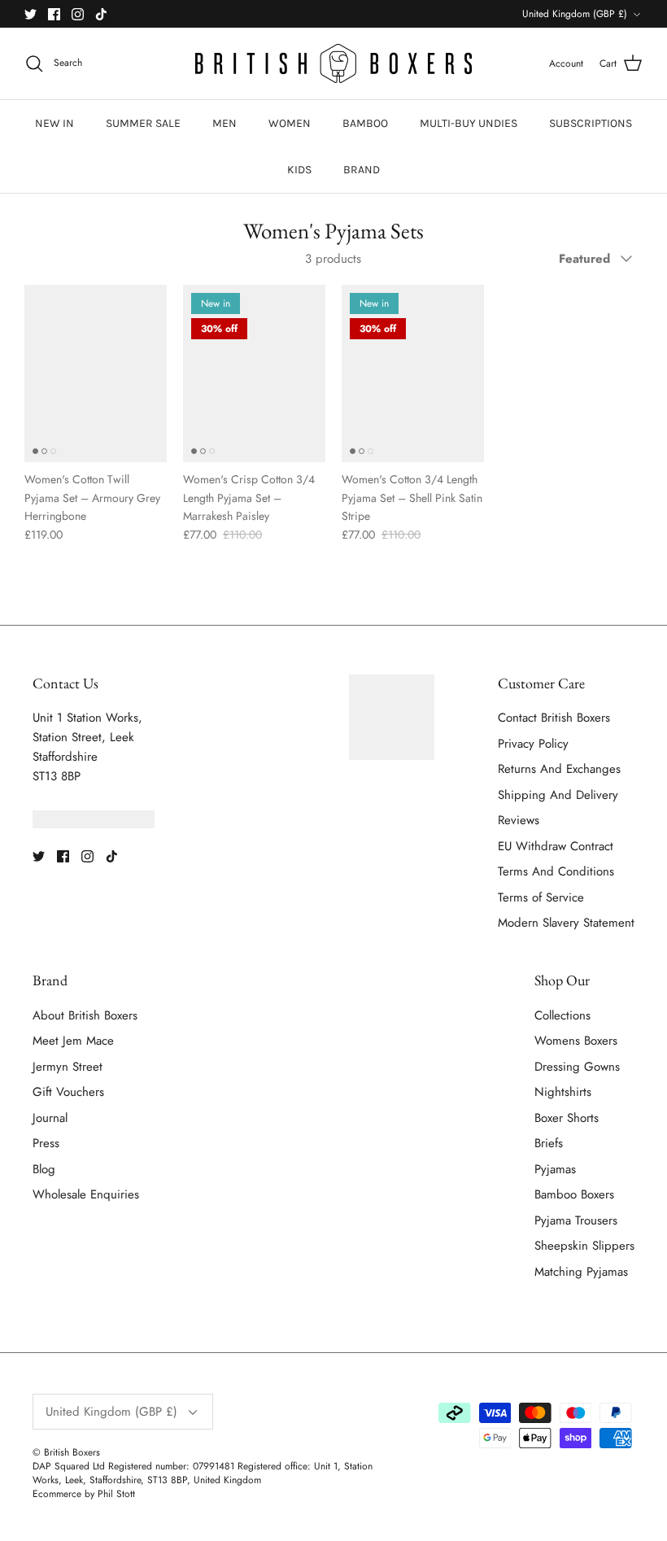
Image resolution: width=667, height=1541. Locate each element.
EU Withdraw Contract (555, 846)
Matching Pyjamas (581, 1272)
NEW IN (54, 123)
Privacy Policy (533, 744)
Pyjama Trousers (575, 1220)
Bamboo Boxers (574, 1194)
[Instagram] (78, 14)
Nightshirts (562, 1092)
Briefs (548, 1143)
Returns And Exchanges (559, 769)
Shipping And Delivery (558, 795)
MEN (224, 123)
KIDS (299, 170)
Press (46, 1143)
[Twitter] (30, 14)
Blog (44, 1169)
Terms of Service (541, 897)
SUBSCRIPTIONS (590, 123)
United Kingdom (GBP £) (574, 14)
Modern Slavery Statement (566, 923)
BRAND (361, 170)
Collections (562, 1015)
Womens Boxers (575, 1041)
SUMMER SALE (143, 123)
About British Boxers (85, 1015)
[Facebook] (54, 14)
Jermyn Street (67, 1067)
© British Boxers (66, 1452)
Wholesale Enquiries (86, 1194)
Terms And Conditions (556, 871)
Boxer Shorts (566, 1118)
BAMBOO (365, 123)
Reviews (518, 820)
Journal (50, 1118)
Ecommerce (57, 1493)
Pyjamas (555, 1169)
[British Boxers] (333, 63)
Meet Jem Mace (73, 1041)
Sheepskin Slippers (584, 1246)
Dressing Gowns (577, 1067)
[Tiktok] (101, 14)
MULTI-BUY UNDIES (468, 123)
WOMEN (289, 123)
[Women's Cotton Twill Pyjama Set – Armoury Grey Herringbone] (95, 374)
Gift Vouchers (68, 1092)
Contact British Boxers (554, 718)
